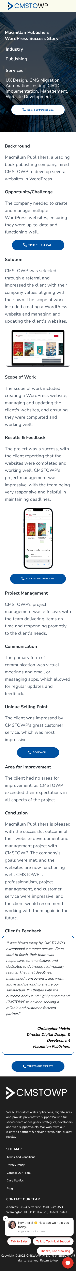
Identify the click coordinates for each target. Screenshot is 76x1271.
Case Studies (15, 1180)
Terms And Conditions (21, 1157)
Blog (10, 1188)
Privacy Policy (16, 1165)
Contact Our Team (19, 1173)
